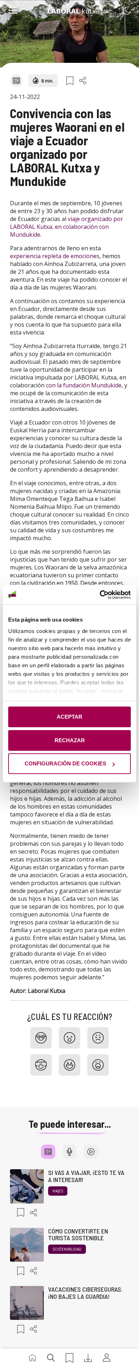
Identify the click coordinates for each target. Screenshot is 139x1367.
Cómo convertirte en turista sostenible (78, 1234)
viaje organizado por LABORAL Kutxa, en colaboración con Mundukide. (66, 226)
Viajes (57, 1190)
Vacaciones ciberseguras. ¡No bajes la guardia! (85, 1292)
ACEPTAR (69, 717)
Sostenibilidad (67, 1249)
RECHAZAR (70, 740)
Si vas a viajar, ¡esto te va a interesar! (86, 1176)
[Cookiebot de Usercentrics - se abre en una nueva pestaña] (100, 594)
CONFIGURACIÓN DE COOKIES (65, 763)
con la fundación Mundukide (84, 385)
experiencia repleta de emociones (54, 256)
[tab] (48, 1152)
